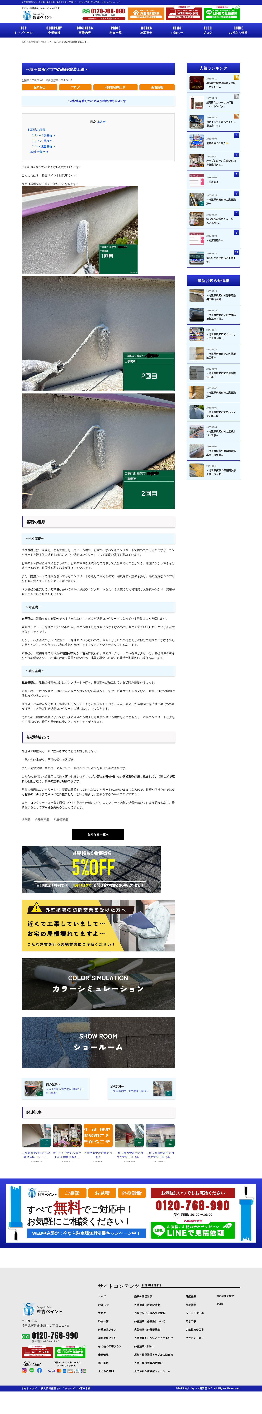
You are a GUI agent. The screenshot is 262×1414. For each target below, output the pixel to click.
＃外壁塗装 (42, 819)
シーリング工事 (195, 1313)
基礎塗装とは (38, 152)
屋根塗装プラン (107, 1337)
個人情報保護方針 (51, 1388)
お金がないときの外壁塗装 (149, 1313)
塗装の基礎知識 (143, 1296)
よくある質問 (106, 1371)
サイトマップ (29, 1388)
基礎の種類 (36, 129)
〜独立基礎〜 (44, 146)
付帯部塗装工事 (115, 87)
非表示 (101, 121)
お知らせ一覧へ (98, 834)
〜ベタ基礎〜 (44, 135)
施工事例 (146, 29)
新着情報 (157, 87)
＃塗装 (26, 819)
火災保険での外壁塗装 (147, 1329)
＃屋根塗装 (60, 819)
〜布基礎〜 (42, 141)
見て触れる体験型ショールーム (152, 1371)
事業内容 (85, 29)
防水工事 (191, 1321)
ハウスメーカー (195, 1337)
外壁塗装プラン (107, 1329)
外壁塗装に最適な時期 (147, 1304)
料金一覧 (116, 29)
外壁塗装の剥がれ (144, 1346)
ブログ (207, 29)
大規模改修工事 (195, 1329)
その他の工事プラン (110, 1346)
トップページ (23, 29)
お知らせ (177, 29)
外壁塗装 (191, 1296)
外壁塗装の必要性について (149, 1321)
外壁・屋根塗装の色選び (148, 1362)
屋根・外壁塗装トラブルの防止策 (153, 1354)
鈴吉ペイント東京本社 (77, 1388)
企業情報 (54, 29)
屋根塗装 (191, 1304)
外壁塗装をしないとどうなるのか (153, 1337)
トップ (102, 1296)
